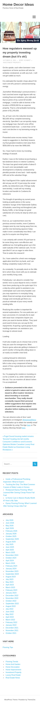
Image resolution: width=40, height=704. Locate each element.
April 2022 (10, 617)
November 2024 (12, 555)
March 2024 (10, 563)
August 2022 (11, 606)
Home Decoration (13, 667)
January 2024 (11, 569)
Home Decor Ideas (18, 4)
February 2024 (11, 566)
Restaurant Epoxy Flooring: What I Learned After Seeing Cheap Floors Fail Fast (19, 492)
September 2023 (12, 574)
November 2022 (12, 598)
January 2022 (11, 625)
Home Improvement (13, 670)
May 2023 (9, 582)
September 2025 (12, 539)
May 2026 (9, 526)
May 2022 (9, 614)
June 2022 (10, 612)
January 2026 (11, 534)
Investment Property (12, 62)
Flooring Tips (8, 647)
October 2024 (11, 558)
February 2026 (11, 531)
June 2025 (10, 547)
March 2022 (10, 620)
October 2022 (11, 601)
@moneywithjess (29, 420)
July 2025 (9, 544)
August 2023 (11, 577)
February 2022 (11, 622)
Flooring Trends (12, 662)
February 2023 (11, 590)
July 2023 (9, 579)
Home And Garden (13, 664)
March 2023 (10, 587)
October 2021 (11, 633)
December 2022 (12, 595)
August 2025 (11, 542)
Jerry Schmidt (25, 60)
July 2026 (9, 520)
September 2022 (12, 604)
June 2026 (10, 523)
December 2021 (12, 628)
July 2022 (9, 609)
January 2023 (11, 593)
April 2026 (10, 528)
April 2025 (10, 550)
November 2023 (12, 571)
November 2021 (12, 630)
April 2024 (10, 560)
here (29, 425)
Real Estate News (13, 678)
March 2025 (10, 552)
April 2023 (10, 585)
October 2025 (11, 536)
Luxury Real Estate (13, 675)
